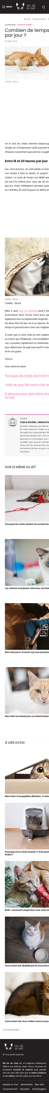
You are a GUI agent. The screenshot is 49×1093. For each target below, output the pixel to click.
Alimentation (27, 1084)
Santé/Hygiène (39, 1089)
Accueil (27, 19)
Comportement (39, 19)
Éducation (25, 1089)
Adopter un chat (10, 1084)
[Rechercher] (43, 7)
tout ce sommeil (28, 310)
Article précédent (11, 1029)
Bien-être (39, 1084)
